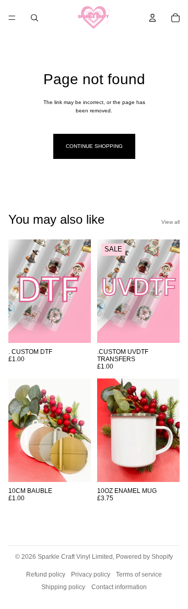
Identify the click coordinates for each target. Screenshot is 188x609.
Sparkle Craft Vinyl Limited (75, 556)
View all (170, 222)
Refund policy (45, 574)
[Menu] (12, 18)
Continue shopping (94, 146)
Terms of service (139, 574)
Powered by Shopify (144, 556)
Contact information (119, 587)
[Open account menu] (152, 17)
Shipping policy (63, 587)
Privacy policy (90, 574)
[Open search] (34, 17)
